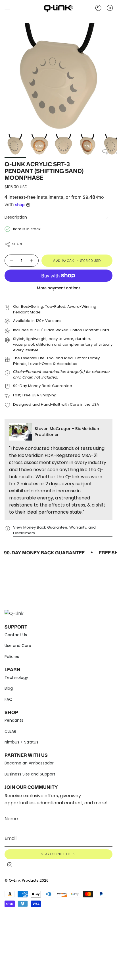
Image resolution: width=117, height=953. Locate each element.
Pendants (14, 720)
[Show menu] (7, 7)
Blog (9, 688)
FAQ (8, 699)
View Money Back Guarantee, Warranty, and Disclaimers (54, 530)
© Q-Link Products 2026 (27, 880)
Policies (12, 656)
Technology (16, 677)
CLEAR (10, 731)
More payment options (58, 288)
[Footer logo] (16, 613)
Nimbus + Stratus (21, 742)
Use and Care (18, 645)
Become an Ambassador (29, 763)
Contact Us (16, 635)
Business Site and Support (30, 774)
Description (16, 217)
